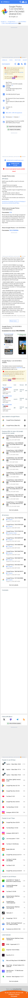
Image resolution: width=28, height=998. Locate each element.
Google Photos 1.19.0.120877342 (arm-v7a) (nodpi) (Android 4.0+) (14, 488)
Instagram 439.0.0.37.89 (12, 812)
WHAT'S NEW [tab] (17, 60)
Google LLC (14, 16)
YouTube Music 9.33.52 (12, 807)
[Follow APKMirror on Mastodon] (11, 720)
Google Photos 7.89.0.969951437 (14, 538)
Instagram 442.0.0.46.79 (12, 833)
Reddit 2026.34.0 (10, 849)
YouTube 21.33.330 (11, 891)
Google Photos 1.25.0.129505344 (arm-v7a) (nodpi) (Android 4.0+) (14, 443)
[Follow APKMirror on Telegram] (17, 720)
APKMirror (6, 2)
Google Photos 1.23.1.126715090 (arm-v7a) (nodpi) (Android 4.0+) (14, 458)
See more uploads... (14, 510)
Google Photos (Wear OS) (13, 425)
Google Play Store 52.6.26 (12, 791)
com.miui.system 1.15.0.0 (12, 838)
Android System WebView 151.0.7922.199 (13, 907)
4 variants (10, 519)
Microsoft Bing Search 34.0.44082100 (15, 960)
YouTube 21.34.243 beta (12, 844)
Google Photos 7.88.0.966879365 (14, 551)
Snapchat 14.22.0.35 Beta (12, 949)
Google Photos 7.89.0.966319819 (14, 564)
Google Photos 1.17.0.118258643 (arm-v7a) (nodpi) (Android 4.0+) (14, 502)
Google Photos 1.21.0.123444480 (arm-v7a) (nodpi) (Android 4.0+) (14, 473)
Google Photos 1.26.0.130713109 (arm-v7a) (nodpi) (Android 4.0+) (14, 436)
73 (12, 85)
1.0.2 (10, 212)
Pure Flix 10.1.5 (10, 955)
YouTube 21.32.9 (10, 865)
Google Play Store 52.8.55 (12, 801)
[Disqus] (14, 652)
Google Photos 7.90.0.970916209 (14, 524)
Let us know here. (17, 989)
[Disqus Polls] (14, 611)
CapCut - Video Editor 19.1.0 (13, 769)
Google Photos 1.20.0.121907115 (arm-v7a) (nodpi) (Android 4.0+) (14, 480)
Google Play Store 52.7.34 (12, 785)
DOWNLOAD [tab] (4, 60)
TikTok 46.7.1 (9, 913)
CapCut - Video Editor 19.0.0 (13, 775)
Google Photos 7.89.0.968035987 (14, 544)
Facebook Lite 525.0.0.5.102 (13, 929)
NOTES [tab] (11, 60)
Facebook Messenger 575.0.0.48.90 (11, 886)
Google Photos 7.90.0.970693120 (14, 531)
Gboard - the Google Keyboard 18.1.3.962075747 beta (14, 923)
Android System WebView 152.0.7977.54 (13, 896)
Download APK (15, 164)
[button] (15, 64)
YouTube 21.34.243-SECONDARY (11, 860)
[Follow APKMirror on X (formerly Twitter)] (4, 720)
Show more (13, 321)
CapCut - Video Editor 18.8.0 (13, 764)
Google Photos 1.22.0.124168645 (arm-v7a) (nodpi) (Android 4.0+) (14, 465)
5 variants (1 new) (12, 533)
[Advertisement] (14, 42)
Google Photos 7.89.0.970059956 (14, 518)
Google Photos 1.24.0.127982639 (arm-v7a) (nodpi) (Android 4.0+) (14, 451)
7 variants (10, 539)
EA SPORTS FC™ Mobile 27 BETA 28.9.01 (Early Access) (13, 880)
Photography (6, 64)
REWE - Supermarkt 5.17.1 (13, 944)
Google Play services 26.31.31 (14, 854)
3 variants (10, 526)
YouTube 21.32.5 (10, 796)
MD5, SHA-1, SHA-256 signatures (14, 112)
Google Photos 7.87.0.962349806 (14, 578)
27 (13, 117)
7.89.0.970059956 (13, 230)
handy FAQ (19, 367)
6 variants (10, 559)
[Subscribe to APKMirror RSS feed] (24, 720)
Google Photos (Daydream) (13, 420)
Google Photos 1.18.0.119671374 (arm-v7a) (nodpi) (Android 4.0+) (14, 495)
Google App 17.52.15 (11, 918)
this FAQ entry (6, 375)
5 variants (10, 553)
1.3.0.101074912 (22, 21)
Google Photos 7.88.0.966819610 (14, 558)
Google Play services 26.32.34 (14, 870)
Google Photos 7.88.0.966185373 (14, 571)
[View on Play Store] (19, 64)
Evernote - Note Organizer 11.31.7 (15, 976)
